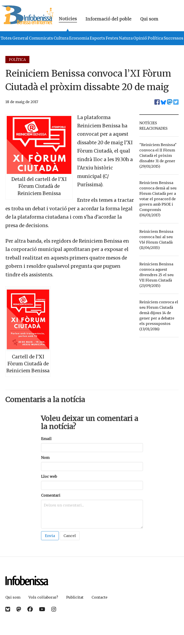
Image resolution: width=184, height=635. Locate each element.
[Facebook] (30, 609)
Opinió (140, 38)
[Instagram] (53, 609)
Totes (6, 38)
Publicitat (74, 597)
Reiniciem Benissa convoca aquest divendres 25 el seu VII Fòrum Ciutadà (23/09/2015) (156, 275)
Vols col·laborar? (43, 597)
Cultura (61, 38)
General (20, 38)
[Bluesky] (7, 609)
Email (46, 438)
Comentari (50, 495)
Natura (126, 38)
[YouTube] (42, 609)
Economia (79, 38)
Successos (173, 38)
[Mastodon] (18, 609)
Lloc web (49, 476)
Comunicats (41, 38)
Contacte (99, 597)
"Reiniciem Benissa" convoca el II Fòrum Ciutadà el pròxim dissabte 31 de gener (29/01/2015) (158, 155)
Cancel (70, 535)
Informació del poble (108, 19)
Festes (112, 38)
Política (155, 38)
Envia (50, 535)
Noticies (68, 19)
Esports (97, 38)
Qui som (149, 19)
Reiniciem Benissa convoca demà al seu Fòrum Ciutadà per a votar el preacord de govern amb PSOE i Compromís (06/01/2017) (158, 198)
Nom (45, 457)
